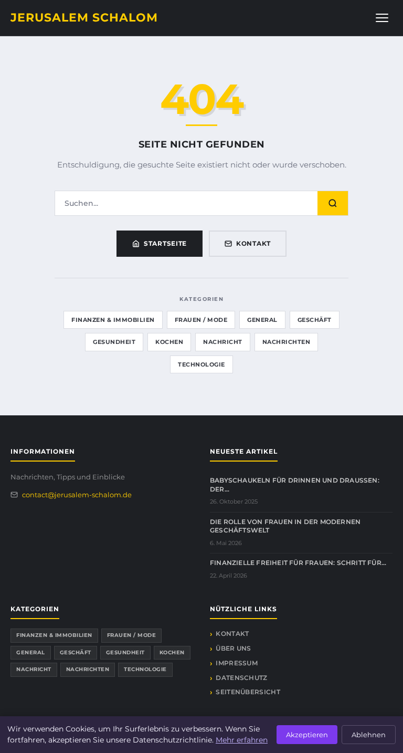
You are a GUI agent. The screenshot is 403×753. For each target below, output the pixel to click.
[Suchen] (332, 203)
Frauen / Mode (201, 319)
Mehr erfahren (242, 740)
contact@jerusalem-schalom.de (77, 494)
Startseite (165, 243)
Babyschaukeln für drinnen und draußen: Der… (294, 484)
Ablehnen (369, 734)
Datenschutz (241, 678)
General (262, 319)
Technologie (201, 364)
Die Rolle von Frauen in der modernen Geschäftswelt (285, 526)
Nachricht (222, 342)
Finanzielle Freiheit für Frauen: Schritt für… (298, 563)
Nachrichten (286, 342)
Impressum (237, 663)
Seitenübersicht (248, 692)
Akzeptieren (307, 734)
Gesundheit (114, 342)
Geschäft (315, 319)
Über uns (233, 648)
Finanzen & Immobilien (113, 319)
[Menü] (382, 17)
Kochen (169, 342)
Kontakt (253, 243)
